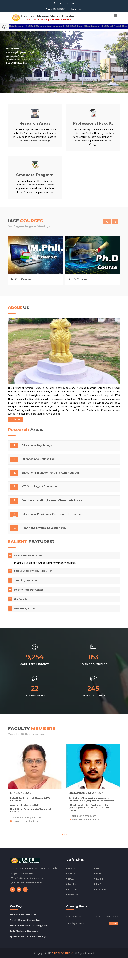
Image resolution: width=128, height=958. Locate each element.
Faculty (72, 884)
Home (71, 868)
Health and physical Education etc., (43, 527)
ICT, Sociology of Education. (39, 486)
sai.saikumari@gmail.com (27, 817)
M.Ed (99, 873)
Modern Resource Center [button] (28, 589)
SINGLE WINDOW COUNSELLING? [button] (33, 571)
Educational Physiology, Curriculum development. (53, 514)
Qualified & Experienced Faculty (28, 936)
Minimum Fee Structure (23, 914)
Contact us (76, 8)
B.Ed (98, 868)
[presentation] (107, 222)
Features (73, 894)
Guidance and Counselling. (38, 458)
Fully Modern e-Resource (24, 930)
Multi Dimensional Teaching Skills (29, 925)
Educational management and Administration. (50, 472)
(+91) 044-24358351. (24, 873)
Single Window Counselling (25, 920)
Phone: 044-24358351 (56, 8)
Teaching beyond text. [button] (27, 580)
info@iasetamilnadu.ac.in (29, 878)
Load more (64, 834)
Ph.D (98, 884)
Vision (71, 873)
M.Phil (99, 878)
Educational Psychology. (36, 445)
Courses (72, 889)
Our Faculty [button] (20, 599)
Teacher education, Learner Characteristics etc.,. (53, 500)
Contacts (101, 889)
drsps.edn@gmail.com (84, 815)
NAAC (71, 878)
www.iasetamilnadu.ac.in (27, 820)
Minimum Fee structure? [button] (28, 555)
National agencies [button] (24, 608)
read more (15, 419)
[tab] (64, 556)
